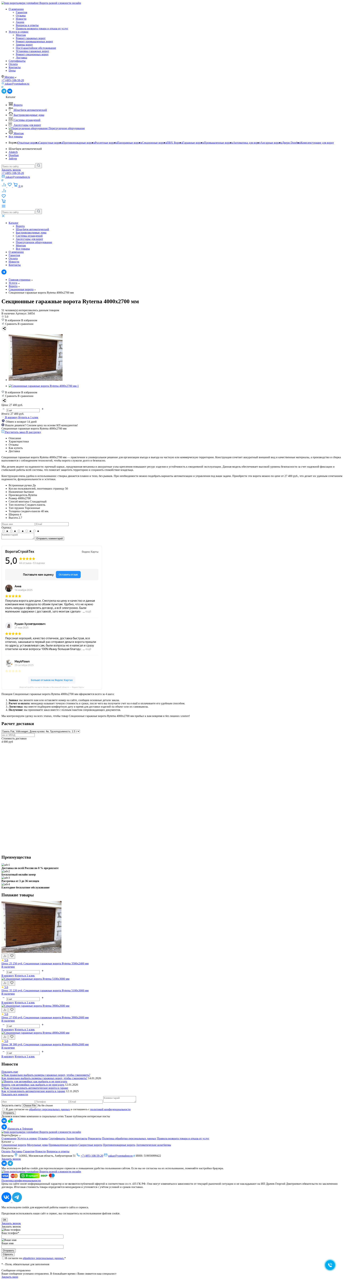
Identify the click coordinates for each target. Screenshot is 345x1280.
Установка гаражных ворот (32, 51)
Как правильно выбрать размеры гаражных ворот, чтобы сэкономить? (44, 1078)
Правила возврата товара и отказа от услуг (42, 28)
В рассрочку (33, 432)
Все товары (16, 136)
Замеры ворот (24, 44)
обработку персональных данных (49, 1109)
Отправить (8, 1113)
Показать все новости (14, 1094)
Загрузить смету (11, 1105)
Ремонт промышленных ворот (34, 41)
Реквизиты (94, 1138)
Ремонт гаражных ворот (30, 38)
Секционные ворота (13, 1144)
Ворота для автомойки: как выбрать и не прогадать (32, 1084)
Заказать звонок (11, 169)
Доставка (21, 57)
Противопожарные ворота (119, 1144)
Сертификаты (17, 60)
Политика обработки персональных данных (129, 1138)
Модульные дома (37, 1144)
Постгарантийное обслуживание (36, 47)
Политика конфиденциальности (21, 1180)
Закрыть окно (9, 1276)
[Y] (38, 165)
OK (4, 1220)
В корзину (7, 975)
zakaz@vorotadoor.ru (120, 1155)
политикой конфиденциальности (110, 1109)
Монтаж (21, 34)
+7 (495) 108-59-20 (12, 80)
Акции (20, 22)
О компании (16, 9)
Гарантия (21, 12)
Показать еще (9, 1071)
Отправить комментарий (49, 538)
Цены (12, 70)
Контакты (15, 67)
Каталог (14, 222)
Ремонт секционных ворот (32, 54)
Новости (21, 18)
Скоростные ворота (90, 1144)
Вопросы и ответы (27, 25)
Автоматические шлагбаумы (153, 1144)
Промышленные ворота (63, 1144)
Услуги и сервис (19, 31)
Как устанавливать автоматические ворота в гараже (33, 1091)
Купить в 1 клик (28, 417)
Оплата (13, 64)
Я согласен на (35, 1258)
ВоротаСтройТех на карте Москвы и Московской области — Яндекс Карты (52, 687)
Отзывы (21, 15)
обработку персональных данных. (43, 1258)
